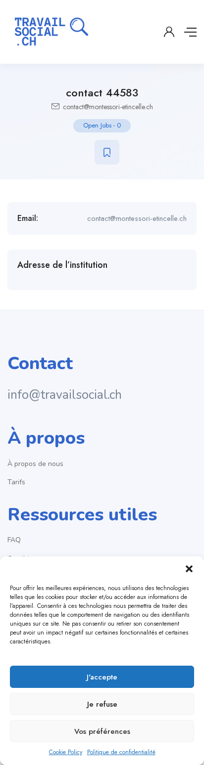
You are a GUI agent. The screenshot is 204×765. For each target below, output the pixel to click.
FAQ (14, 540)
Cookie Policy (65, 752)
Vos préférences (102, 731)
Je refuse (102, 704)
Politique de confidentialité (121, 752)
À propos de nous (35, 463)
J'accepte (102, 677)
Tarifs (16, 482)
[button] (189, 569)
